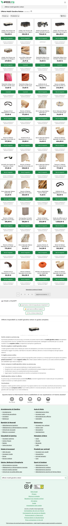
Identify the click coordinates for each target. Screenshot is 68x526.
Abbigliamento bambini (10, 425)
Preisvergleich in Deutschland (34, 517)
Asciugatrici (39, 430)
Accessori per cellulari (42, 425)
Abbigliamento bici (42, 465)
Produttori (14, 16)
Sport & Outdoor (40, 462)
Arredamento (6, 412)
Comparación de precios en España (34, 513)
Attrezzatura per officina (43, 416)
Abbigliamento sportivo (43, 469)
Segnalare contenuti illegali (34, 289)
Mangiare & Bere (40, 436)
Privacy (34, 494)
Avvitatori (5, 416)
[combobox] (35, 7)
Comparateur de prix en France (34, 511)
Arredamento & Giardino (10, 409)
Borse (4, 456)
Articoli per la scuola (8, 430)
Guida (34, 503)
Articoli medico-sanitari (9, 469)
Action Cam (39, 427)
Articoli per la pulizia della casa (12, 472)
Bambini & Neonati (8, 422)
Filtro (64, 16)
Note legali (34, 492)
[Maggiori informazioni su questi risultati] (31, 11)
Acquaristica (39, 454)
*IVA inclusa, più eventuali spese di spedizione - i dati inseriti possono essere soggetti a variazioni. (34, 523)
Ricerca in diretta (34, 496)
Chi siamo (34, 501)
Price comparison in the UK (34, 520)
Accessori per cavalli (42, 452)
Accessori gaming (8, 438)
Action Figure (6, 441)
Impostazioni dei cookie (34, 505)
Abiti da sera (6, 452)
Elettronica (38, 422)
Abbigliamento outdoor (43, 467)
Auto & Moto (39, 409)
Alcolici (38, 441)
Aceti (37, 438)
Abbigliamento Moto (42, 412)
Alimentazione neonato (10, 465)
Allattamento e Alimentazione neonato (14, 427)
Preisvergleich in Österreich (34, 515)
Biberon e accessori (8, 432)
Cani (37, 458)
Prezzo (4, 16)
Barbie (4, 443)
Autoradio (39, 419)
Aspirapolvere (40, 432)
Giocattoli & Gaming (8, 436)
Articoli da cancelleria (9, 414)
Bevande (38, 443)
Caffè (37, 445)
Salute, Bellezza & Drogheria (12, 462)
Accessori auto (40, 414)
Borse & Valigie (7, 458)
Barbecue (5, 419)
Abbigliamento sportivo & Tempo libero (48, 472)
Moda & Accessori (8, 449)
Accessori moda (7, 454)
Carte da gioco (7, 445)
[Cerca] (2, 7)
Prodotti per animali (42, 449)
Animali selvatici (41, 456)
